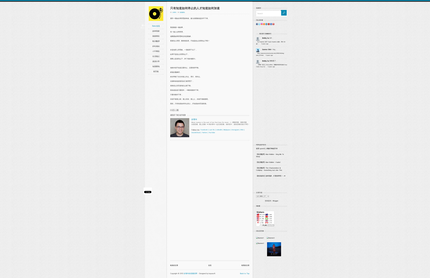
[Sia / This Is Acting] (260, 243)
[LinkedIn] (266, 24)
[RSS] (264, 24)
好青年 (194, 119)
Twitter (204, 132)
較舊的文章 (245, 265)
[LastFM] (269, 24)
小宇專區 (156, 51)
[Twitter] (259, 24)
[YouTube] (273, 24)
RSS (242, 130)
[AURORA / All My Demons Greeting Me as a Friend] (260, 238)
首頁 (209, 265)
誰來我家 (156, 31)
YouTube (212, 132)
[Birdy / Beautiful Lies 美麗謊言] (274, 256)
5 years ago (269, 55)
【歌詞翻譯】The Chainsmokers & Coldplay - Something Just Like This (269, 169)
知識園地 (156, 66)
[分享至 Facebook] (177, 110)
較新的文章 (174, 265)
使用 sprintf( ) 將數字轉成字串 (267, 149)
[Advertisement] (271, 107)
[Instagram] (262, 24)
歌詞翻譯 (156, 41)
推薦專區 (156, 36)
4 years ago (264, 44)
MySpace (227, 130)
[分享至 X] (175, 110)
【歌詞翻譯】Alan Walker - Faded (268, 162)
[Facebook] (257, 24)
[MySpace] (271, 24)
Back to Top (244, 273)
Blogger (275, 201)
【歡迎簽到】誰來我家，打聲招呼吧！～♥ (270, 176)
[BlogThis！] (173, 110)
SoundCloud (195, 132)
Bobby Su (265, 38)
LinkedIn (219, 130)
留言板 (156, 71)
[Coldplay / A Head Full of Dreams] (271, 238)
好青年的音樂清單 (190, 273)
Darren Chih (266, 49)
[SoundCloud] (276, 24)
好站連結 (156, 46)
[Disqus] (209, 171)
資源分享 (156, 61)
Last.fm (212, 130)
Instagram (235, 130)
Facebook (204, 130)
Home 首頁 (156, 26)
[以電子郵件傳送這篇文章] (171, 110)
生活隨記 (156, 56)
